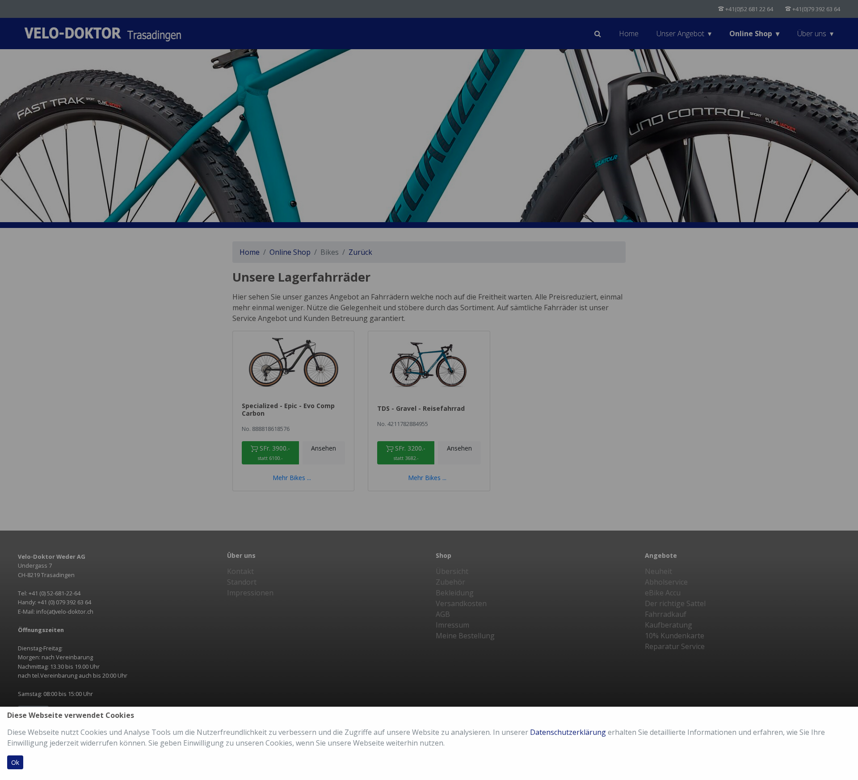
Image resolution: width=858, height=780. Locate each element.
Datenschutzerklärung (568, 732)
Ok (15, 762)
